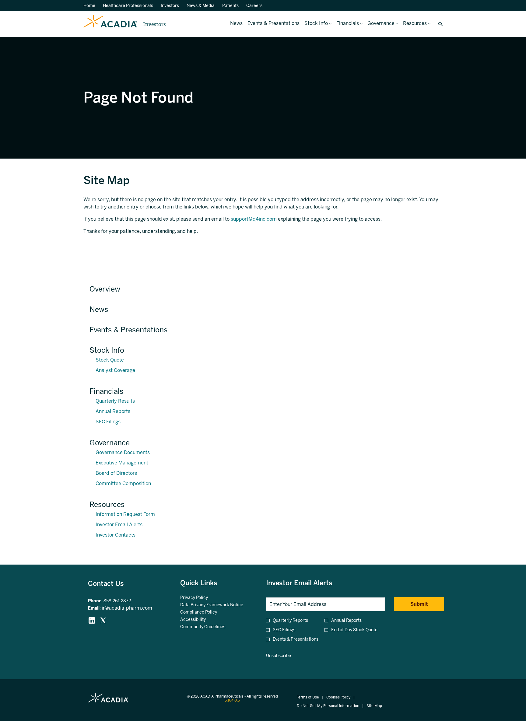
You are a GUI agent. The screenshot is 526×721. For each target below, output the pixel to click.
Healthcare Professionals (128, 6)
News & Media (201, 6)
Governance (109, 442)
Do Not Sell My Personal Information (328, 706)
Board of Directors (116, 473)
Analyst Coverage (115, 370)
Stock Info (106, 350)
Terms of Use (308, 697)
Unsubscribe (278, 655)
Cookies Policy (338, 697)
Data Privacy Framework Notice (217, 605)
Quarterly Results (115, 401)
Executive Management (122, 463)
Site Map (374, 706)
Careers (254, 6)
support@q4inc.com (254, 219)
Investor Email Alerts (119, 524)
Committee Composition (123, 483)
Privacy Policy (201, 598)
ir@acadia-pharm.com (127, 608)
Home (89, 6)
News (98, 309)
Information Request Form (125, 514)
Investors (170, 6)
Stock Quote (110, 360)
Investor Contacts (115, 535)
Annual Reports (113, 411)
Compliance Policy (206, 612)
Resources (106, 504)
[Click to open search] (439, 24)
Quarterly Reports (290, 620)
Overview (104, 289)
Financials (106, 391)
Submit (419, 604)
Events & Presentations (128, 329)
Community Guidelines (210, 627)
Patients (230, 6)
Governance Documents (123, 452)
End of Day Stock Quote (354, 629)
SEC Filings (108, 422)
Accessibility (200, 620)
